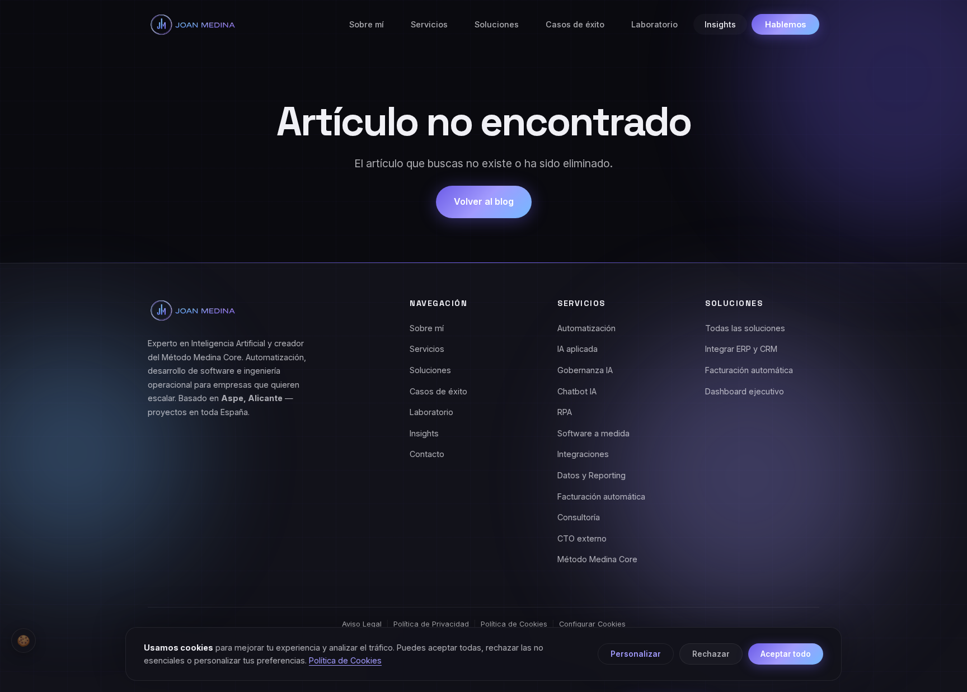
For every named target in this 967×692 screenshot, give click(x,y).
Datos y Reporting (591, 475)
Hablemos (785, 24)
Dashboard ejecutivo (744, 391)
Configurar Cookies (592, 624)
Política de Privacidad (431, 624)
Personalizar (636, 653)
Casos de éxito (575, 24)
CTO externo (582, 538)
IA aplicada (577, 349)
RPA (564, 412)
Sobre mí (366, 24)
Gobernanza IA (585, 370)
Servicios (429, 24)
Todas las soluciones (745, 328)
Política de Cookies (514, 624)
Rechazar (711, 653)
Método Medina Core (597, 559)
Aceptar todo (786, 653)
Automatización (586, 328)
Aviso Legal (362, 624)
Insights (720, 24)
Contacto (427, 454)
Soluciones (497, 24)
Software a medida (593, 433)
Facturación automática (601, 496)
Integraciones (583, 454)
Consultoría (578, 517)
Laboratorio (654, 24)
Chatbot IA (577, 391)
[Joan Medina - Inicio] (192, 24)
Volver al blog (484, 201)
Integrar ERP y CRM (741, 349)
